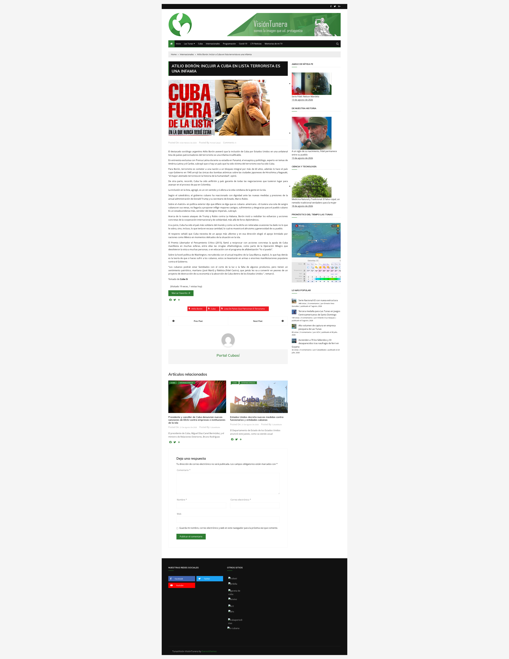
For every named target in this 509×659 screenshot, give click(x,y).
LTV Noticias (256, 43)
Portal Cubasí (215, 143)
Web (179, 513)
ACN (318, 332)
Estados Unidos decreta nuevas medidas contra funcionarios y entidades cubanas (256, 418)
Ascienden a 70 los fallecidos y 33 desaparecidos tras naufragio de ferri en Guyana (315, 343)
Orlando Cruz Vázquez (326, 318)
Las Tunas (188, 43)
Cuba (200, 43)
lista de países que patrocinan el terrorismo (244, 308)
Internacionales (213, 43)
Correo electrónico (241, 499)
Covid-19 (243, 43)
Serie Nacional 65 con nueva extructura (318, 300)
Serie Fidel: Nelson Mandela (305, 96)
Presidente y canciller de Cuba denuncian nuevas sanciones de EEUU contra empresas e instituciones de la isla (196, 420)
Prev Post (198, 321)
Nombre (182, 499)
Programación (229, 43)
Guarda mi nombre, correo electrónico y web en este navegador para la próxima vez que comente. (228, 528)
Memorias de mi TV (273, 43)
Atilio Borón (196, 308)
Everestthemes (209, 651)
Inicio (178, 43)
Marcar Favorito (180, 293)
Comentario (183, 470)
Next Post (257, 321)
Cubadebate (215, 427)
